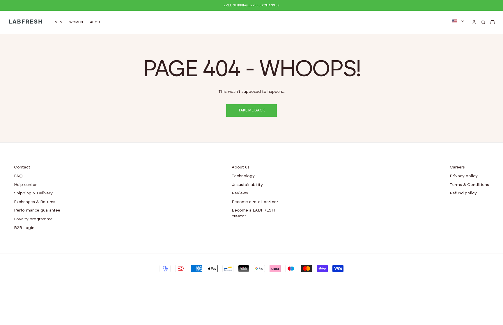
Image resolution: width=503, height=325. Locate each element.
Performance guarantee (37, 210)
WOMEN (76, 22)
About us (240, 167)
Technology (243, 176)
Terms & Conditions (469, 185)
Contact (22, 167)
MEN (58, 22)
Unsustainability (247, 185)
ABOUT (96, 22)
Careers (457, 167)
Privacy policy (464, 176)
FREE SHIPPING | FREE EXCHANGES (251, 5)
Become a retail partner (255, 202)
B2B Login (24, 228)
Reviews (240, 193)
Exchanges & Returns (34, 202)
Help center (25, 185)
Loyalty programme (33, 219)
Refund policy (463, 193)
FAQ (18, 176)
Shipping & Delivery (33, 193)
